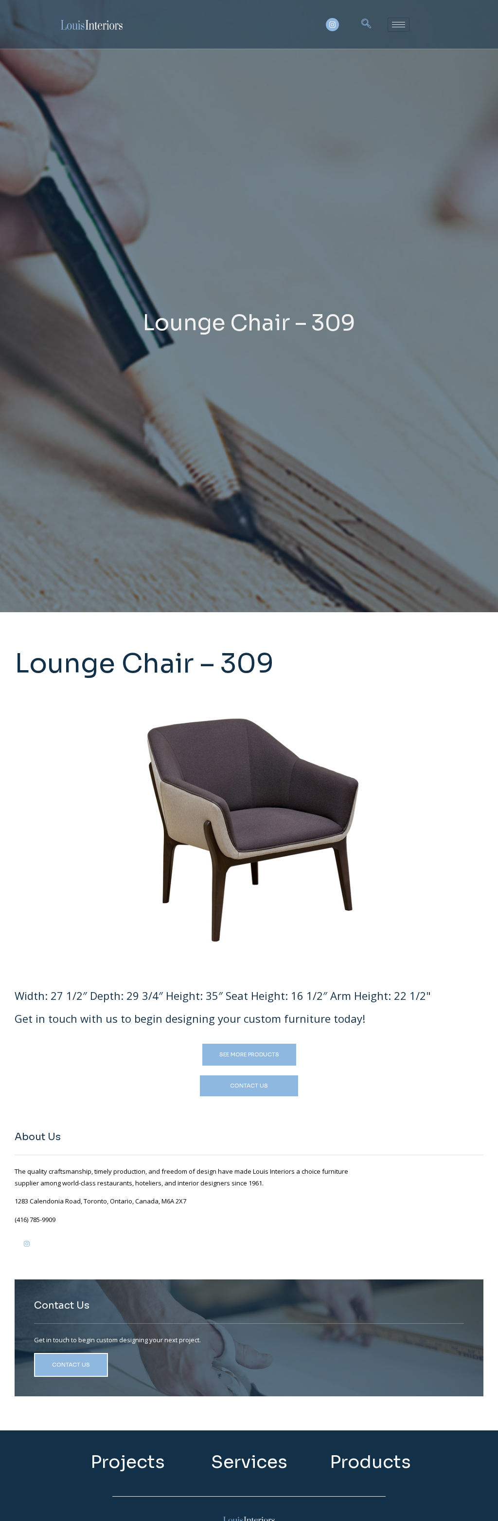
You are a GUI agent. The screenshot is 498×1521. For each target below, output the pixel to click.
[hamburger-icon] (398, 25)
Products (370, 1462)
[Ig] (26, 1247)
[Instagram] (332, 24)
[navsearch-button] (366, 24)
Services (249, 1462)
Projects (127, 1462)
